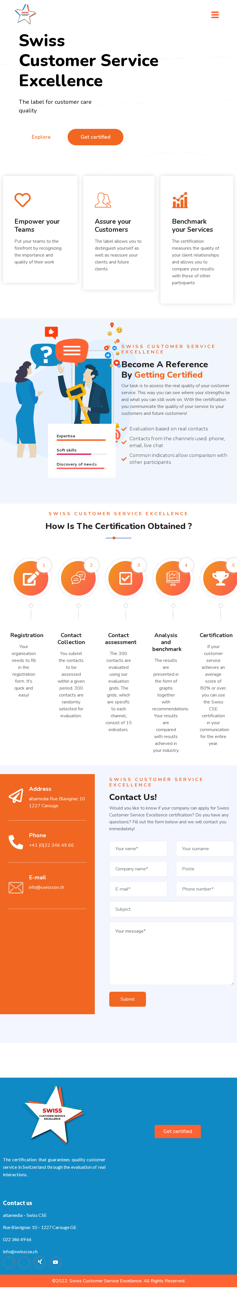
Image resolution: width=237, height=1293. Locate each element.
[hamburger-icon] (215, 14)
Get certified (95, 136)
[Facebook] (8, 1262)
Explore (41, 136)
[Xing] (40, 1262)
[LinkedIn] (24, 1262)
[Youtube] (55, 1262)
